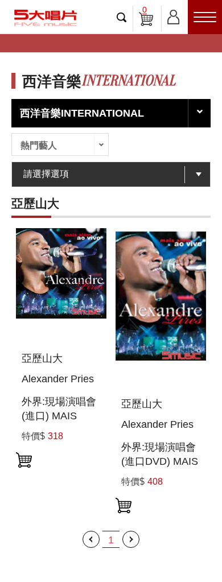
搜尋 (121, 17)
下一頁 (130, 539)
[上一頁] (91, 539)
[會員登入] (173, 15)
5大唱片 (45, 18)
